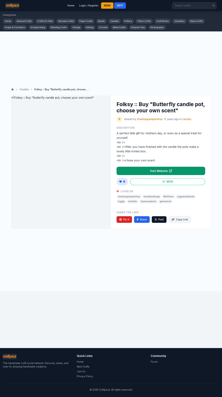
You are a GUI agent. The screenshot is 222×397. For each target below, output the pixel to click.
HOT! (120, 5)
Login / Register (88, 5)
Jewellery (179, 21)
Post (161, 219)
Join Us (81, 371)
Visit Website (159, 171)
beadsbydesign (152, 196)
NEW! (107, 5)
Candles (114, 21)
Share (143, 219)
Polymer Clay (138, 27)
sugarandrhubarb (185, 196)
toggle (121, 201)
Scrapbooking (38, 27)
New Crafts (83, 366)
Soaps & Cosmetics (15, 27)
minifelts (132, 201)
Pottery (128, 21)
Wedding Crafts (59, 27)
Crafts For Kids (45, 21)
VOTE (169, 181)
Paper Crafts (86, 21)
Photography (157, 27)
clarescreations (148, 201)
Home (70, 5)
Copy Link (182, 219)
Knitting (89, 27)
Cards (8, 21)
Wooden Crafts (66, 21)
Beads (101, 21)
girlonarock (165, 201)
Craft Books (162, 21)
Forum (154, 361)
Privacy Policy (85, 376)
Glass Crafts (196, 21)
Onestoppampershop (150, 119)
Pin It (126, 219)
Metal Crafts (119, 27)
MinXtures (168, 196)
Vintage (76, 27)
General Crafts (24, 21)
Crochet (103, 27)
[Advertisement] (111, 57)
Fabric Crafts (144, 21)
